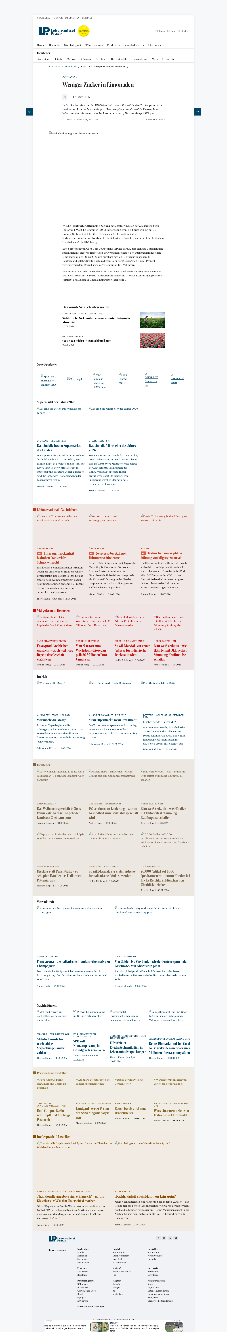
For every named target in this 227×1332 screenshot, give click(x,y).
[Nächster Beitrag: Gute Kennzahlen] (197, 112)
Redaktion (82, 1275)
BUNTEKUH (83, 1287)
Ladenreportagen (121, 1256)
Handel (41, 45)
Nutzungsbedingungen (159, 1294)
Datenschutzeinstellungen (91, 1306)
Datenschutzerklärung (158, 1291)
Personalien (83, 1262)
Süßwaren (85, 59)
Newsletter (44, 17)
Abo (115, 1291)
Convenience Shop (86, 1291)
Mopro (71, 59)
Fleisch (58, 59)
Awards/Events (133, 45)
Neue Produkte (155, 1256)
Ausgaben (117, 1284)
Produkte (112, 45)
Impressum (153, 1287)
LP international (94, 45)
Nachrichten (119, 1252)
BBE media (82, 1284)
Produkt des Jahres (122, 1272)
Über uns (153, 45)
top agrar (81, 1297)
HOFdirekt (82, 1301)
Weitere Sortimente (163, 59)
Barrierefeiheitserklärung (160, 1301)
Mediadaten (72, 17)
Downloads (153, 1275)
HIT (114, 1275)
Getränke (101, 59)
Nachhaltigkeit (72, 45)
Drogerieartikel (119, 59)
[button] (76, 97)
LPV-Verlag (82, 1272)
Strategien (43, 59)
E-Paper (58, 17)
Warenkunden (119, 1262)
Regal (80, 1294)
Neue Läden (118, 1259)
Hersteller (54, 45)
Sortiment (82, 1259)
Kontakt (87, 17)
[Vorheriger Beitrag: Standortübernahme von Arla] (29, 112)
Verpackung (140, 59)
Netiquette (153, 1297)
